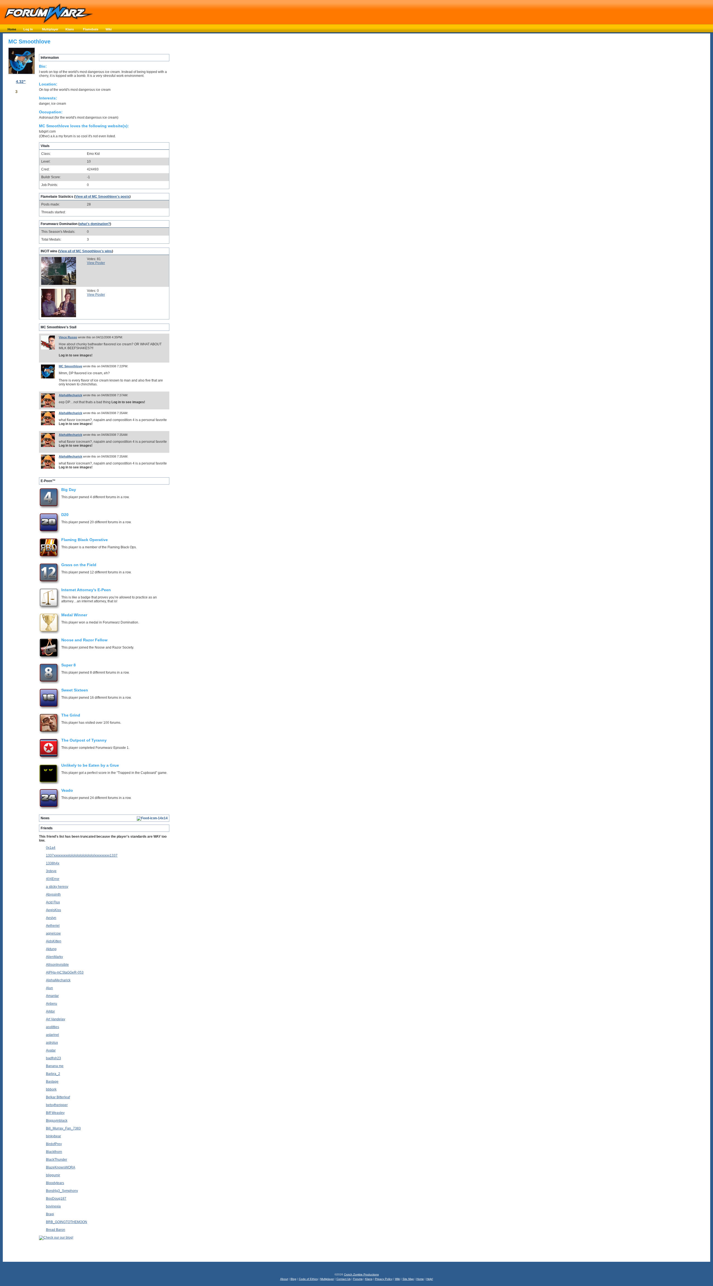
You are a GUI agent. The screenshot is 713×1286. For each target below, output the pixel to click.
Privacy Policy (383, 1278)
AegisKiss (53, 910)
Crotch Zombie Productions (361, 1274)
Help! (429, 1278)
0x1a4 (50, 848)
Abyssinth (53, 894)
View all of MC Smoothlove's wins (85, 251)
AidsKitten (53, 941)
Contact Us (343, 1278)
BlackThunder (56, 1160)
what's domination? (94, 224)
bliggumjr (53, 1175)
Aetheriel (53, 926)
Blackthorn (54, 1152)
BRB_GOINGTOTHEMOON (66, 1222)
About (284, 1278)
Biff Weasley (55, 1113)
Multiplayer (327, 1278)
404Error (52, 879)
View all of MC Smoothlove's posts (102, 197)
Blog (293, 1278)
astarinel (52, 1035)
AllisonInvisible (57, 965)
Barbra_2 (53, 1074)
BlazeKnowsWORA (60, 1167)
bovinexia (53, 1206)
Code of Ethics (308, 1278)
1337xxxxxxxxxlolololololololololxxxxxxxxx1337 (82, 855)
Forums (358, 1278)
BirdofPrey (54, 1144)
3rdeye (51, 871)
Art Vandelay (55, 1019)
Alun (49, 988)
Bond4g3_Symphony (62, 1191)
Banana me (55, 1066)
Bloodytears (55, 1183)
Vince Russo (68, 337)
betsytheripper (57, 1105)
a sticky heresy (57, 887)
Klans (368, 1278)
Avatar (51, 1050)
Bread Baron (55, 1230)
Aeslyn (51, 918)
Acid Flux (53, 902)
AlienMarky (54, 957)
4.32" (21, 81)
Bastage (52, 1082)
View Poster (96, 263)
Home (420, 1278)
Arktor (50, 1011)
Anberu (51, 1004)
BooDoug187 (56, 1199)
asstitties (52, 1027)
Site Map (408, 1278)
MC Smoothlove (70, 366)
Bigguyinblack (56, 1121)
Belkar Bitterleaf (58, 1097)
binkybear (53, 1136)
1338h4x (52, 863)
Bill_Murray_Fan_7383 (63, 1128)
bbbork (51, 1089)
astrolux (52, 1043)
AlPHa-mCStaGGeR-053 (65, 972)
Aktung (51, 949)
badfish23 (53, 1058)
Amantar (52, 996)
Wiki (397, 1278)
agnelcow (53, 933)
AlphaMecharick (70, 395)
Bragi (50, 1214)
